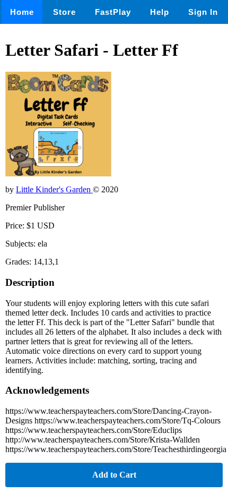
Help (159, 11)
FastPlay (113, 11)
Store (64, 11)
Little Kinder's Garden (54, 189)
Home (22, 11)
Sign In (203, 11)
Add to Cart (114, 474)
